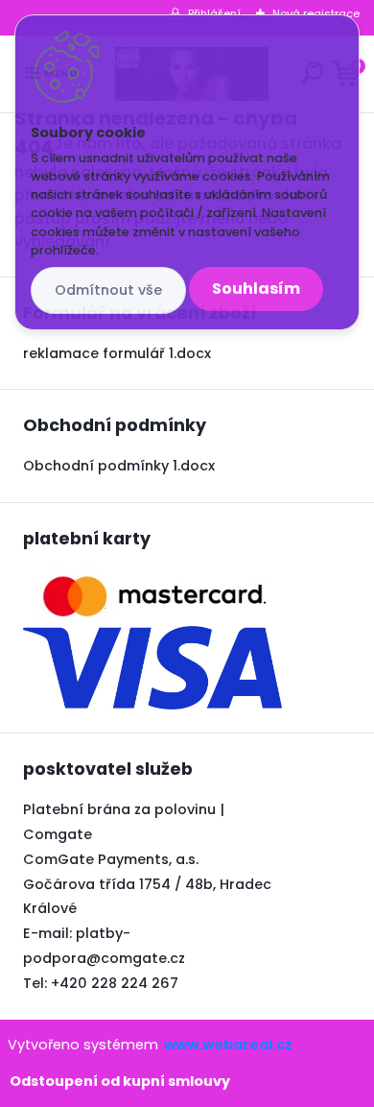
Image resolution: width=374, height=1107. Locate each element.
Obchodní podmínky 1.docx (119, 465)
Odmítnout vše (108, 290)
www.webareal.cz (228, 1044)
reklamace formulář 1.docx (117, 353)
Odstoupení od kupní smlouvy (120, 1081)
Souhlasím (256, 288)
